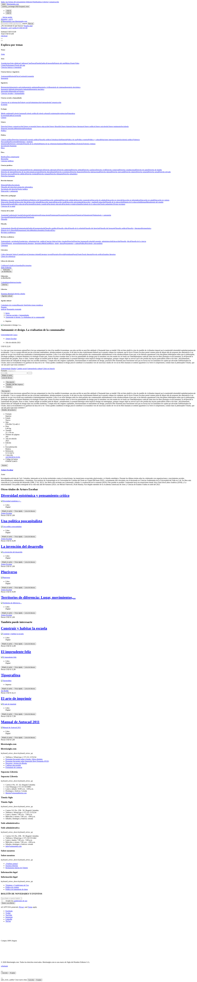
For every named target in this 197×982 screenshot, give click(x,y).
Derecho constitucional (127, 170)
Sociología (125, 126)
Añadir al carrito (7, 375)
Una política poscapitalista (21, 521)
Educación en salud (147, 200)
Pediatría (11, 217)
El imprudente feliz (16, 652)
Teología (79, 144)
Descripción (6, 391)
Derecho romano (44, 174)
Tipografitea (10, 675)
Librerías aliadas (19, 294)
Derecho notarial (142, 172)
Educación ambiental (53, 200)
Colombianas (5, 282)
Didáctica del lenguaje (38, 200)
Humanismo (21, 230)
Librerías (5, 285)
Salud (79, 204)
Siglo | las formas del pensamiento (13, 2)
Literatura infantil (34, 254)
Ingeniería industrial (23, 89)
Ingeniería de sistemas (57, 87)
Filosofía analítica (51, 228)
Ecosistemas (53, 113)
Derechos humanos (19, 140)
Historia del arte (59, 63)
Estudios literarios (109, 254)
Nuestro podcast (4, 308)
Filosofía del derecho (8, 187)
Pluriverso (9, 572)
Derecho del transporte (18, 170)
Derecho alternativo (50, 170)
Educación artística (67, 200)
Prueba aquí (28, 26)
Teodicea (48, 230)
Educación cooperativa (82, 200)
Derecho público (19, 174)
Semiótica (41, 230)
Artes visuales (62, 241)
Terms (30, 907)
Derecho (4, 126)
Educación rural (60, 202)
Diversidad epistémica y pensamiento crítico (35, 495)
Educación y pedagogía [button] (9, 191)
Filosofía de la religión (76, 228)
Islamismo (4, 144)
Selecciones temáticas (35, 305)
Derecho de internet (8, 172)
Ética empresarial (13, 157)
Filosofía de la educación (114, 202)
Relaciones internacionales (109, 140)
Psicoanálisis (5, 142)
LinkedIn (8, 919)
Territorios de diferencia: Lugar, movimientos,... (38, 597)
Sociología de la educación (90, 204)
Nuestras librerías (7, 294)
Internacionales (15, 282)
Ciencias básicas (51, 241)
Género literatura (77, 126)
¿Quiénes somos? (11, 864)
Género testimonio (114, 126)
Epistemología (23, 228)
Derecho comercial (112, 170)
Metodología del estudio (154, 202)
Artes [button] (3, 54)
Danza (33, 63)
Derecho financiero (77, 172)
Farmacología (45, 215)
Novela (62, 254)
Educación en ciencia (114, 200)
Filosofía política (45, 140)
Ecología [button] (4, 105)
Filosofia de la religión (31, 144)
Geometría (30, 76)
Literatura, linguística (34, 243)
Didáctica (26, 200)
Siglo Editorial (6, 268)
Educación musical (47, 202)
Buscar (30, 23)
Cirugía (19, 215)
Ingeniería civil (44, 87)
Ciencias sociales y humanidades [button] (12, 93)
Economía (4, 115)
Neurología (71, 215)
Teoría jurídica (22, 189)
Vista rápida (18, 511)
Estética (43, 63)
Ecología (90, 241)
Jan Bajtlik (5, 691)
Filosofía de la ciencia (138, 241)
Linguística (11, 129)
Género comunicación (15, 126)
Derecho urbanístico (70, 174)
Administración (35, 102)
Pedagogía (4, 204)
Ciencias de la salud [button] (8, 206)
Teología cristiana (89, 144)
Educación (116, 241)
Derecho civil (101, 170)
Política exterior (82, 140)
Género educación (42, 126)
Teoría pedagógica (106, 204)
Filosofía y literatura (134, 228)
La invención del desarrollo (22, 546)
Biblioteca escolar (7, 200)
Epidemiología (35, 215)
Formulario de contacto (13, 767)
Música (67, 63)
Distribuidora (37, 2)
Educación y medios (89, 202)
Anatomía (4, 215)
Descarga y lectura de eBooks (16, 763)
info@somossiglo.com (13, 846)
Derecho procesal (7, 174)
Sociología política (126, 140)
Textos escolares (119, 204)
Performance (10, 65)
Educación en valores (161, 200)
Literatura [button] (4, 245)
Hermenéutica (146, 228)
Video (77, 63)
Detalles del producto (9, 410)
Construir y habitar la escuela (24, 628)
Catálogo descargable (13, 765)
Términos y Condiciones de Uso (17, 885)
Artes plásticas (15, 63)
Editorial (29, 2)
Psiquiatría (18, 217)
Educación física (21, 202)
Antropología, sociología (10, 241)
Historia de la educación (131, 202)
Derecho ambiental (64, 170)
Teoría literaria (87, 254)
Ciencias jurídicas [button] (7, 161)
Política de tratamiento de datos (16, 889)
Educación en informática (131, 200)
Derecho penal (153, 172)
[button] (6, 17)
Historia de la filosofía (9, 230)
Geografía (17, 115)
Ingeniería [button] (4, 78)
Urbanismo (13, 146)
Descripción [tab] (10, 382)
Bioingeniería (6, 87)
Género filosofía (54, 126)
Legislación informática (24, 187)
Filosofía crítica (62, 228)
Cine (29, 63)
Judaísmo (60, 144)
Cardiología (12, 215)
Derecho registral (31, 174)
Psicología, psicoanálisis (93, 243)
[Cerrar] (2, 971)
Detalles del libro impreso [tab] (14, 384)
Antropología (46, 102)
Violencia (136, 140)
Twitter (8, 913)
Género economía (29, 126)
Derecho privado (165, 172)
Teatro (72, 63)
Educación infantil (34, 202)
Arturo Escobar (11, 339)
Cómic (3, 65)
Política (9, 185)
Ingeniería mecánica (37, 89)
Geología (23, 76)
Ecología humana (19, 113)
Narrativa (56, 254)
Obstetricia (79, 215)
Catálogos (23, 63)
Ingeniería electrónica (72, 87)
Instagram (9, 917)
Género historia (65, 126)
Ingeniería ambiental (31, 87)
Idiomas (143, 202)
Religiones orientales (15, 144)
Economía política (32, 140)
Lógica (28, 230)
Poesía (10, 204)
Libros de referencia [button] (8, 256)
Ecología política (31, 113)
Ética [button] (3, 148)
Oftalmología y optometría (101, 215)
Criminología (5, 170)
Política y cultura (94, 140)
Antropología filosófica (9, 228)
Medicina (45, 243)
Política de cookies (12, 887)
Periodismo (28, 129)
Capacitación (18, 200)
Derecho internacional (92, 172)
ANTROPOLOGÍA (12, 457)
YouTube (8, 915)
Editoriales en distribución (6, 270)
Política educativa (19, 204)
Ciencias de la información (10, 102)
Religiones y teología (25, 142)
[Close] (2, 40)
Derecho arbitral (77, 170)
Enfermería (26, 215)
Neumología (62, 215)
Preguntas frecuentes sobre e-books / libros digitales (24, 759)
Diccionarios (26, 265)
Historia (4, 129)
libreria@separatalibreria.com (16, 793)
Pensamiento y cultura (72, 243)
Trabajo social (25, 102)
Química (21, 91)
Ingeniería (23, 243)
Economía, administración (103, 241)
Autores (4, 465)
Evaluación (101, 202)
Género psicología (101, 126)
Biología (12, 76)
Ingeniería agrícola (17, 87)
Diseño (38, 63)
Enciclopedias (17, 265)
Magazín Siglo (22, 305)
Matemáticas (13, 91)
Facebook (9, 911)
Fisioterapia (54, 215)
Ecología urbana (43, 113)
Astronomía (5, 76)
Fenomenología (39, 228)
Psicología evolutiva (69, 204)
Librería (45, 2)
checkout (4, 36)
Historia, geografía (13, 243)
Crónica (14, 254)
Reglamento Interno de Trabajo (16, 868)
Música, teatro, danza (56, 243)
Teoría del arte (20, 65)
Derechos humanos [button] (8, 176)
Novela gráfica (97, 254)
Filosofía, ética (125, 241)
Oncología (4, 217)
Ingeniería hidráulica (8, 89)
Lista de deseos (30, 511)
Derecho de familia (155, 170)
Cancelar (5, 973)
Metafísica (34, 230)
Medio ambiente (7, 113)
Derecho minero (130, 172)
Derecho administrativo (35, 170)
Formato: (4, 371)
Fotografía (50, 63)
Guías (10, 265)
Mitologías (67, 144)
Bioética (4, 157)
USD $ (8, 11)
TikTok (8, 921)
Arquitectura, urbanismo (27, 241)
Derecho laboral (105, 172)
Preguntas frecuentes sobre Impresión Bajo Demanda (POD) (27, 761)
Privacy (21, 907)
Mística (73, 144)
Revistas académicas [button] (8, 232)
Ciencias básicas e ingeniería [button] (11, 67)
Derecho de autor (142, 170)
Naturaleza (71, 113)
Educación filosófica (8, 202)
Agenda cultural (7, 296)
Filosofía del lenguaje (107, 228)
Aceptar (12, 973)
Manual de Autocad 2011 (20, 722)
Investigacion (62, 113)
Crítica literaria (6, 254)
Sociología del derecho (9, 189)
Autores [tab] (9, 387)
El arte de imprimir (16, 698)
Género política (89, 126)
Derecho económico (63, 172)
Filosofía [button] (4, 219)
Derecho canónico (89, 170)
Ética (53, 230)
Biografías (4, 159)
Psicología (13, 142)
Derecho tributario (56, 174)
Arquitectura (5, 63)
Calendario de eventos (9, 305)
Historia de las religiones (48, 144)
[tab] (98, 391)
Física (18, 76)
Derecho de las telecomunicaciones (27, 172)
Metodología (19, 129)
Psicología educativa (55, 204)
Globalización (56, 140)
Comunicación (53, 2)
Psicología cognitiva (40, 204)
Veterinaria (30, 217)
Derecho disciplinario (48, 172)
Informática (5, 91)
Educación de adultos (98, 200)
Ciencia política (6, 140)
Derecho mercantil (117, 172)
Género (3, 243)
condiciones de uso (20, 901)
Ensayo (25, 254)
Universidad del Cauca (9, 335)
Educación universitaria (74, 202)
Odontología (87, 215)
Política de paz (72, 140)
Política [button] (3, 131)
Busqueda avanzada (14, 309)
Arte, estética (40, 241)
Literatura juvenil (46, 254)
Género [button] (3, 118)
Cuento (19, 254)
